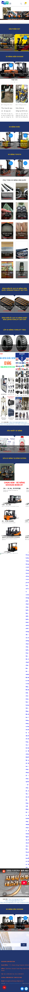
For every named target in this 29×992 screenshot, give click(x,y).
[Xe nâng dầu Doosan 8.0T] (22, 922)
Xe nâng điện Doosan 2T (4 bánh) (21, 74)
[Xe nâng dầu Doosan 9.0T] (7, 922)
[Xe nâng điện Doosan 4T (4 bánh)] (7, 70)
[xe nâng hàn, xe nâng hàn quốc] (11, 495)
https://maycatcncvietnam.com (14, 983)
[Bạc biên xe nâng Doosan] (7, 250)
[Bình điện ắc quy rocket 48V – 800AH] (22, 304)
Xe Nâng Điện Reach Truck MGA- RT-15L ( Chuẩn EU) (21, 145)
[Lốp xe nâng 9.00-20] (22, 343)
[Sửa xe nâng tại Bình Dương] (7, 472)
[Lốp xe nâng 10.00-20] (7, 343)
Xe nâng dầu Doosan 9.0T (7, 926)
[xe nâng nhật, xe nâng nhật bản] (14, 386)
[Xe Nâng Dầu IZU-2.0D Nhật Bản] (22, 42)
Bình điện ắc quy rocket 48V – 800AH (22, 307)
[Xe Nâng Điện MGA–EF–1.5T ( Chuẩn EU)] (7, 42)
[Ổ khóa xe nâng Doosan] (7, 211)
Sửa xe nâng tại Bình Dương (7, 475)
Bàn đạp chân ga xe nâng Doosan (22, 254)
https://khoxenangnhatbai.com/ (8, 902)
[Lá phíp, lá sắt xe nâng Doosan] (22, 211)
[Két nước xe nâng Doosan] (7, 230)
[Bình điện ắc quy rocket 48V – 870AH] (7, 304)
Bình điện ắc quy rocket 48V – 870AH (7, 307)
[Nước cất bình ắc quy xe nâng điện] (7, 444)
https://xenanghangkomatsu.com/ (18, 422)
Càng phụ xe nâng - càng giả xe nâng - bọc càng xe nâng (7, 196)
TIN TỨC (14, 80)
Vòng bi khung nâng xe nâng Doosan (22, 195)
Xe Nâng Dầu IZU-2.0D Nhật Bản (22, 46)
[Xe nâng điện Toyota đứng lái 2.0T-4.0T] (7, 168)
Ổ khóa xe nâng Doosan (7, 214)
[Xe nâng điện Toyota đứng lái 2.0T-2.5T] (22, 168)
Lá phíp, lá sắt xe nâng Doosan (21, 214)
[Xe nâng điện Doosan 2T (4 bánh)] (22, 70)
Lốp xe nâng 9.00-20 (22, 346)
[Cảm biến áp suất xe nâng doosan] (22, 269)
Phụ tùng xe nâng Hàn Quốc (14, 180)
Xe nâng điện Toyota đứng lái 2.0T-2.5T (21, 171)
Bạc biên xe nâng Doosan (7, 254)
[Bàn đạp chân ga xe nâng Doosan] (22, 250)
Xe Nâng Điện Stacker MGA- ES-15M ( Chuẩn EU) (7, 145)
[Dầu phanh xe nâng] (22, 444)
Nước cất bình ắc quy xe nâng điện (7, 448)
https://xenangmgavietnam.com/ (8, 424)
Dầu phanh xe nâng (22, 447)
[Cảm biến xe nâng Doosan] (7, 269)
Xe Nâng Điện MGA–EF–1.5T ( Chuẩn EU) (7, 46)
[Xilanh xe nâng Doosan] (22, 230)
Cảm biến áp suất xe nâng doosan (21, 273)
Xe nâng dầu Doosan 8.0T (22, 926)
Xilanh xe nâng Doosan (22, 234)
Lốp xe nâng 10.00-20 (7, 346)
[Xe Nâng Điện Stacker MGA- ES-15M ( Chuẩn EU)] (7, 140)
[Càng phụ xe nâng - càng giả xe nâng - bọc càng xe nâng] (7, 191)
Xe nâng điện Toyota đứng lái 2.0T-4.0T (7, 171)
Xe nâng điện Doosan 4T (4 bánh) (7, 74)
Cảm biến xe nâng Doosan (7, 273)
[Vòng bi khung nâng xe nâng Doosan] (22, 191)
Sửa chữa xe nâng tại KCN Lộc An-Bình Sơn (22, 111)
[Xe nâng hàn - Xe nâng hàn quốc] (3, 2)
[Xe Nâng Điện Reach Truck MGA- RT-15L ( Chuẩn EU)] (22, 140)
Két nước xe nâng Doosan (7, 234)
